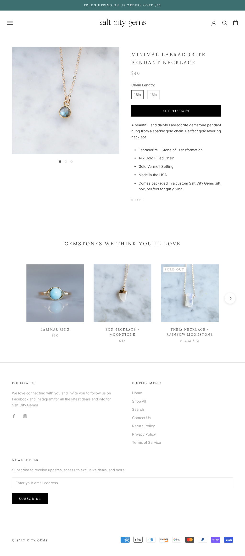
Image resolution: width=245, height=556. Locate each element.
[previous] (15, 298)
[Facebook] (148, 198)
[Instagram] (25, 416)
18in (153, 94)
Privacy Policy (144, 434)
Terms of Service (146, 442)
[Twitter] (154, 198)
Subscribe (30, 499)
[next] (230, 298)
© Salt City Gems (30, 540)
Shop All (139, 401)
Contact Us (141, 418)
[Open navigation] (10, 23)
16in (137, 94)
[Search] (224, 22)
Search (138, 409)
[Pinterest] (160, 198)
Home (137, 393)
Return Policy (143, 426)
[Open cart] (235, 22)
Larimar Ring (55, 329)
